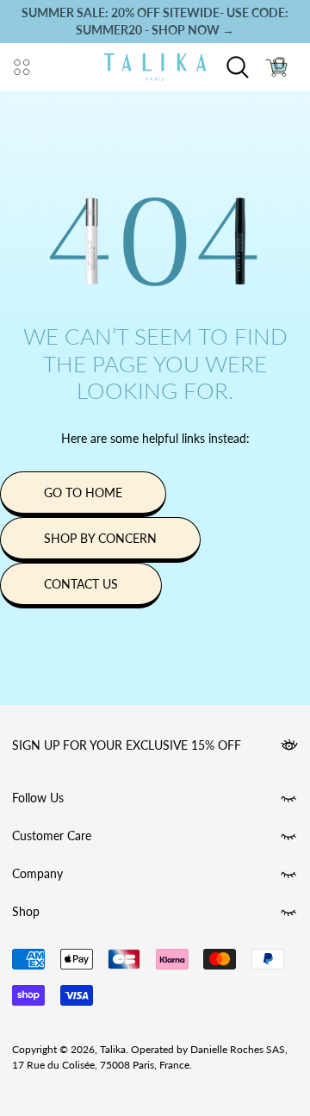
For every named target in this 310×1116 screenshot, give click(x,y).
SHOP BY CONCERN (100, 538)
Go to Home (83, 492)
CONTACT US (81, 584)
